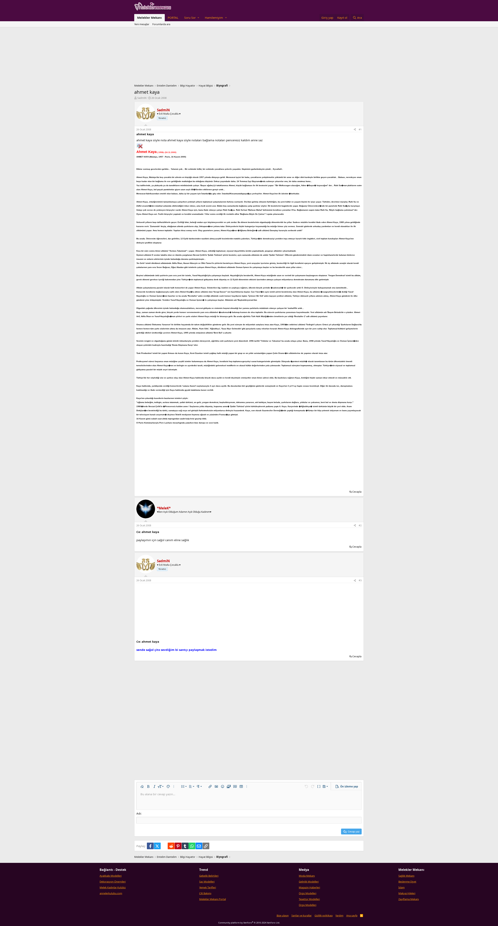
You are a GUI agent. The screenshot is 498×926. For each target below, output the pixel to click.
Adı (138, 813)
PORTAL (173, 17)
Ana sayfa (351, 915)
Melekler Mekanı (149, 17)
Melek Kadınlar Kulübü (113, 887)
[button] (191, 17)
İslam (401, 887)
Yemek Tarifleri (207, 887)
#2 (360, 525)
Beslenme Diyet (407, 881)
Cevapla (356, 491)
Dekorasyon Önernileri (113, 881)
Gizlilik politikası (324, 915)
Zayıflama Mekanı (408, 899)
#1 (360, 129)
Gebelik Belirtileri (208, 875)
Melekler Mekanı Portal (212, 899)
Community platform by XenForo (249, 922)
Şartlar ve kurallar (301, 915)
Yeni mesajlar (141, 24)
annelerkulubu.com (111, 893)
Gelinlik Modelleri (309, 881)
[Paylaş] (354, 129)
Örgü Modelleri (307, 893)
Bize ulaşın (283, 915)
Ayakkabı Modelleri (111, 875)
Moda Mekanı (307, 875)
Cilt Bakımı (205, 893)
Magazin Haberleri (309, 887)
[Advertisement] (249, 56)
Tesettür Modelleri (309, 899)
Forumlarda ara (161, 24)
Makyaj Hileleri (406, 893)
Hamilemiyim (214, 17)
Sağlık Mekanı (406, 875)
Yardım (339, 915)
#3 (360, 580)
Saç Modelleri (207, 881)
